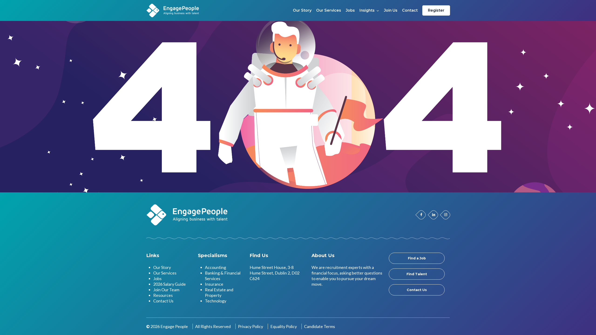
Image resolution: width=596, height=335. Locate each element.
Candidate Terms (319, 326)
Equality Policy (283, 326)
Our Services (164, 272)
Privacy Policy (250, 326)
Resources (163, 295)
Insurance (214, 284)
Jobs (157, 278)
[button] (417, 258)
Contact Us (163, 300)
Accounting (215, 267)
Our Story (162, 267)
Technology (215, 300)
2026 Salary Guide (169, 284)
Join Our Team (166, 289)
